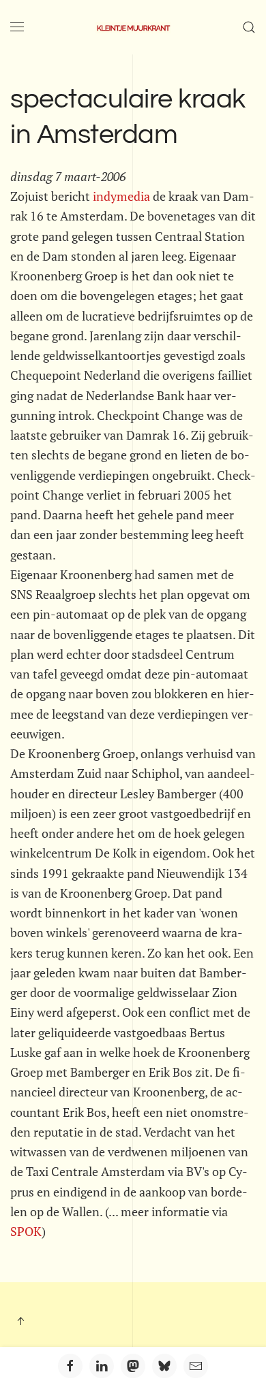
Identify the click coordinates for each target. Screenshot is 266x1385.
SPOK (26, 1231)
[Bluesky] (164, 1366)
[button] (17, 27)
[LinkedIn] (101, 1366)
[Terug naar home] (133, 27)
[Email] (195, 1366)
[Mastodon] (133, 1366)
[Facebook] (70, 1366)
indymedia (121, 196)
